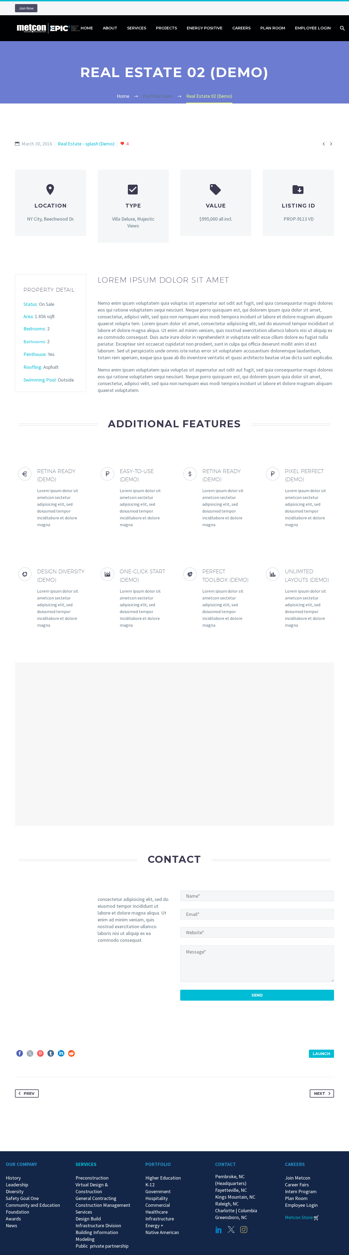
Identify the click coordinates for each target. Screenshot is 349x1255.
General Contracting (96, 1198)
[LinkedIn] (61, 1053)
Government (158, 1191)
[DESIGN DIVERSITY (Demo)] (50, 597)
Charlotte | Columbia (236, 1210)
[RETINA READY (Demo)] (50, 497)
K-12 (150, 1184)
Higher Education (163, 1178)
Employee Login (313, 28)
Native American (162, 1232)
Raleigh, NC (227, 1204)
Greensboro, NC (231, 1217)
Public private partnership (102, 1246)
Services (136, 28)
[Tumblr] (50, 1053)
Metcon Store (299, 1217)
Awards (13, 1219)
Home (87, 28)
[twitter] (231, 1229)
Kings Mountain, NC (236, 1197)
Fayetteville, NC (232, 1190)
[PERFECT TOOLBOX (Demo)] (215, 597)
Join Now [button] (26, 8)
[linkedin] (218, 1229)
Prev (29, 1093)
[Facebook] (19, 1053)
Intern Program (301, 1191)
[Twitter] (30, 1053)
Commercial (157, 1205)
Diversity (14, 1191)
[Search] (341, 28)
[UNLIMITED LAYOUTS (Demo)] (298, 597)
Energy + (154, 1225)
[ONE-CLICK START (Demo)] (133, 597)
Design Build (88, 1219)
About (110, 28)
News (11, 1225)
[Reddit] (71, 1053)
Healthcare (156, 1212)
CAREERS (295, 1164)
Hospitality (156, 1198)
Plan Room (272, 28)
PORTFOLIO (158, 1164)
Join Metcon (297, 1178)
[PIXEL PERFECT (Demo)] (298, 497)
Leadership (17, 1184)
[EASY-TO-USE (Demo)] (133, 497)
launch (321, 1053)
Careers (241, 28)
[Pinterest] (40, 1053)
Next (319, 1093)
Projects (166, 28)
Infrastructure (159, 1219)
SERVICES (86, 1164)
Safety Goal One (22, 1198)
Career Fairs (297, 1184)
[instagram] (243, 1229)
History (13, 1178)
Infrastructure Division (98, 1225)
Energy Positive (204, 28)
